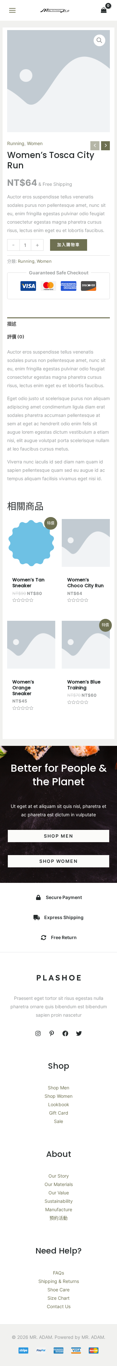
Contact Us (59, 1306)
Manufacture (58, 1209)
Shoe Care (58, 1289)
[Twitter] (79, 1033)
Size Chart (58, 1298)
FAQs (58, 1273)
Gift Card (58, 1113)
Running (15, 143)
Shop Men (58, 1087)
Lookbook (58, 1104)
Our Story (58, 1176)
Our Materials (59, 1184)
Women (35, 143)
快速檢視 (31, 562)
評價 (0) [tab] (15, 336)
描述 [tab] (11, 323)
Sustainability (59, 1201)
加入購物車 (68, 244)
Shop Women (58, 1096)
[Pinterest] (52, 1033)
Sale (58, 1121)
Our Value (58, 1192)
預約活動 (58, 1218)
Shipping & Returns (58, 1281)
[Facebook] (65, 1033)
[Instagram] (38, 1033)
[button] (99, 40)
